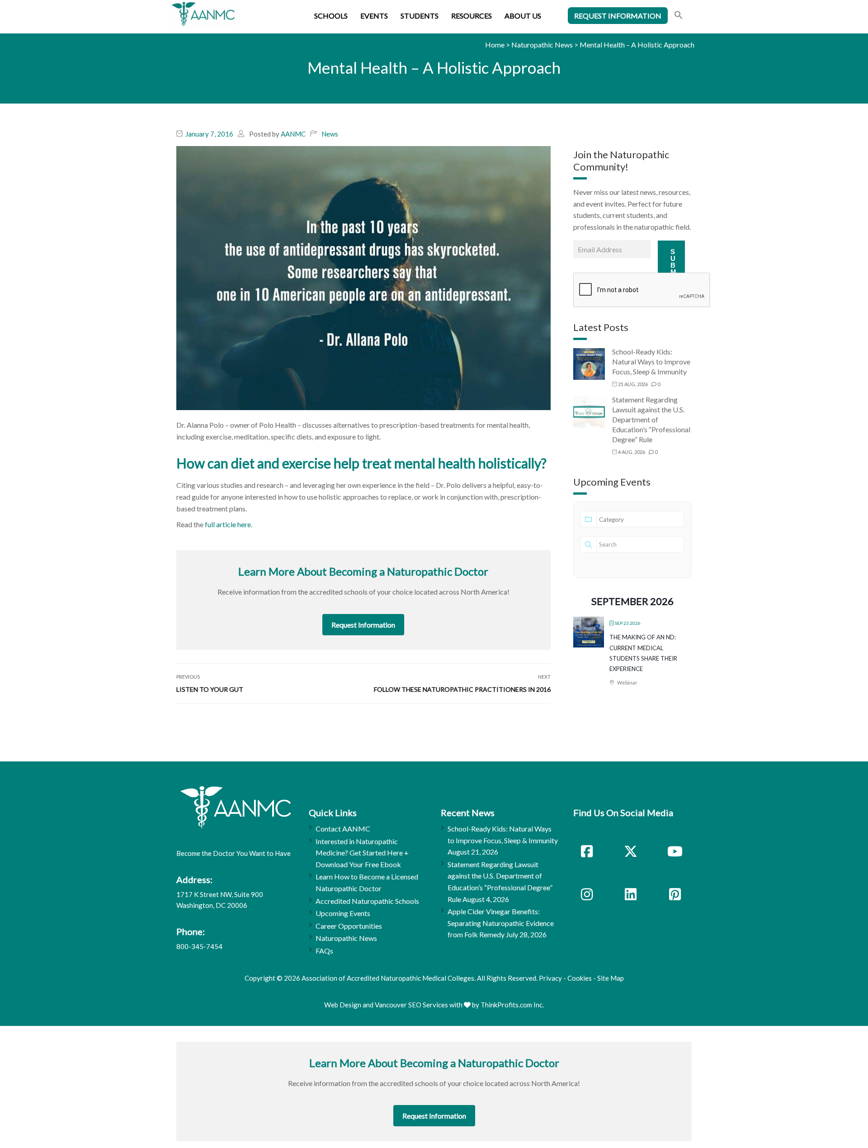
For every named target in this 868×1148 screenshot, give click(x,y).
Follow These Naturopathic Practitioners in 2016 (462, 689)
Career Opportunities (349, 925)
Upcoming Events (343, 913)
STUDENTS (420, 15)
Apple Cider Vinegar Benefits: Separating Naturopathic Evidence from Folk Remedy (501, 923)
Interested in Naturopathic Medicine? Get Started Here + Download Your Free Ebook (362, 853)
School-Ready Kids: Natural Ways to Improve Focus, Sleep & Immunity (651, 361)
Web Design (342, 1005)
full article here (228, 524)
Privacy (550, 978)
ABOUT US (523, 15)
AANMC (293, 134)
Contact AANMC (343, 828)
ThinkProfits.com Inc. (512, 1005)
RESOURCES (471, 15)
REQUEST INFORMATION (617, 15)
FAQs (324, 950)
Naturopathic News (542, 44)
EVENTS (374, 15)
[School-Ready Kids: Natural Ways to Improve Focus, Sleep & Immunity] (589, 363)
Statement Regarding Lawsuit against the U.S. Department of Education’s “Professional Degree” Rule (651, 419)
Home (495, 44)
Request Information (363, 624)
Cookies (579, 978)
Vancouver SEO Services (411, 1005)
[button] (678, 16)
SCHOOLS (331, 15)
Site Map (610, 978)
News (329, 134)
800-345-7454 (199, 946)
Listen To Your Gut (209, 689)
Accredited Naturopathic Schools (367, 901)
